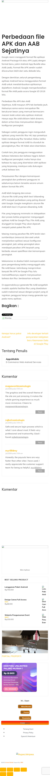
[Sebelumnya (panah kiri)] (3, 774)
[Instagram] (36, 746)
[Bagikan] (17, 770)
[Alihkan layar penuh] (10, 770)
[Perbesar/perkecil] (3, 770)
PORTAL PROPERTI (11, 656)
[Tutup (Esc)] (24, 770)
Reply (40, 412)
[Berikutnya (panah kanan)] (10, 774)
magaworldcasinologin (18, 386)
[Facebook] (14, 746)
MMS (21, 762)
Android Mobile (9, 762)
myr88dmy (11, 450)
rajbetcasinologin (15, 420)
